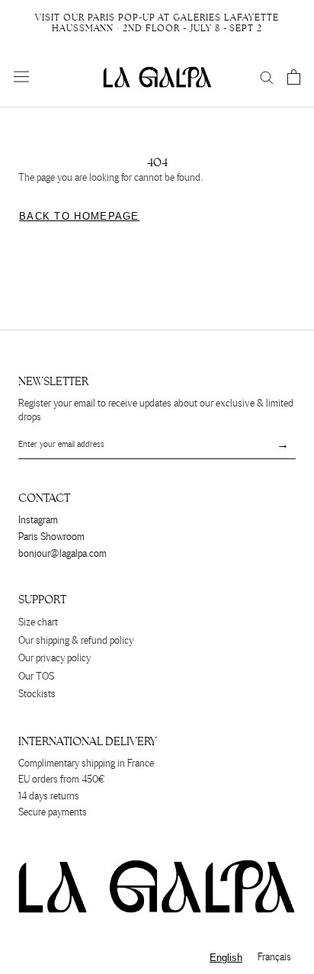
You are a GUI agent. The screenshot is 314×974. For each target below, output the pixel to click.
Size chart (38, 623)
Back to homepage (79, 216)
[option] (274, 957)
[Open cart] (293, 77)
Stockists (37, 694)
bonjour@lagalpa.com (62, 554)
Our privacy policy (54, 659)
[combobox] (226, 957)
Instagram (38, 521)
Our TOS (36, 677)
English (226, 957)
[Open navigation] (21, 76)
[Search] (267, 76)
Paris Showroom (51, 537)
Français (274, 958)
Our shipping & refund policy (75, 641)
